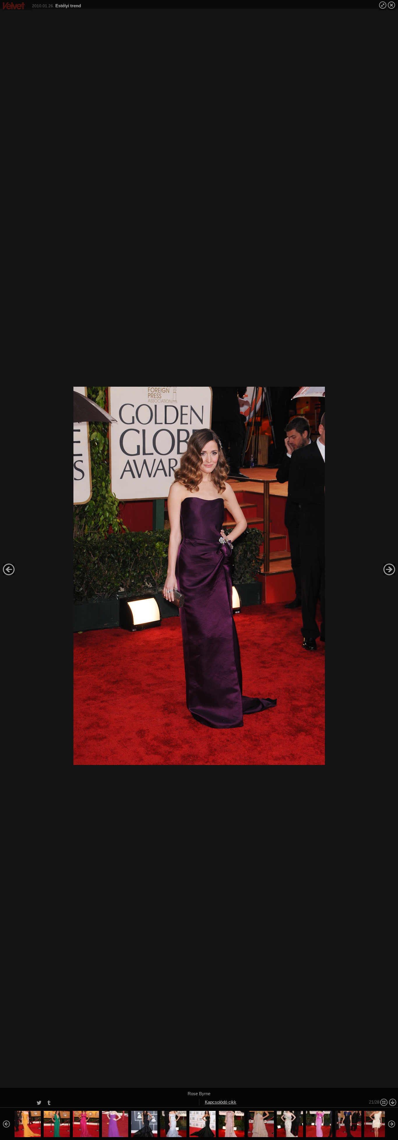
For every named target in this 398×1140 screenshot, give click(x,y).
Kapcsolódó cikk (220, 1102)
